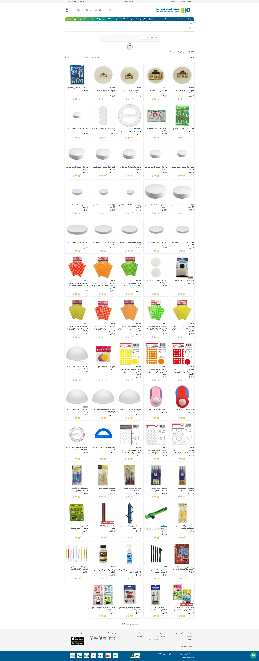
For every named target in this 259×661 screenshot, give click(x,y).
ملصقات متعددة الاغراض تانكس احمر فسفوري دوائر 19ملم (183, 372)
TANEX (138, 280)
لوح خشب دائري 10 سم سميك (158, 92)
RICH (165, 567)
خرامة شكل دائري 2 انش (158, 410)
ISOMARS (137, 129)
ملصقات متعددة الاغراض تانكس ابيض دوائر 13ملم (157, 452)
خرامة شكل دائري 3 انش (184, 410)
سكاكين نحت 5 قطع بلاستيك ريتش (159, 571)
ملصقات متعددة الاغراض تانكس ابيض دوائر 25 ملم (131, 452)
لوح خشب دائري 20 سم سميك (132, 92)
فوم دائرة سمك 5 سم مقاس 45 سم (183, 206)
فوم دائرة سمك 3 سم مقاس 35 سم (156, 244)
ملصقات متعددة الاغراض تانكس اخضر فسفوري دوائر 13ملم (130, 286)
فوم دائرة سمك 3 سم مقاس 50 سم (77, 244)
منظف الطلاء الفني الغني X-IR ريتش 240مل (130, 571)
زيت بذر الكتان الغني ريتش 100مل (104, 571)
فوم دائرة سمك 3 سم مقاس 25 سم (77, 206)
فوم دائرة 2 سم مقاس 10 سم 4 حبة (103, 130)
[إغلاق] (4, 650)
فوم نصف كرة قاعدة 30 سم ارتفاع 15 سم (78, 368)
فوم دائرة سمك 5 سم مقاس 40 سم (77, 168)
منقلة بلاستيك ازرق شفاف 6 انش (103, 449)
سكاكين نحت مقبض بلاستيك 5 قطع (159, 490)
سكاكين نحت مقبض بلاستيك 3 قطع (185, 490)
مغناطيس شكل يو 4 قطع (183, 129)
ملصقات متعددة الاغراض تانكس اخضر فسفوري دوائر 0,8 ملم (156, 329)
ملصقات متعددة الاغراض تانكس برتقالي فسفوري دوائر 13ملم (103, 286)
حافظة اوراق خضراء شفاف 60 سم (156, 530)
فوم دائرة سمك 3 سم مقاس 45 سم (104, 244)
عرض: (71, 57)
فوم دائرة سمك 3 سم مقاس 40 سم (130, 244)
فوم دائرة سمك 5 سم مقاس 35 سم (104, 168)
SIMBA (191, 88)
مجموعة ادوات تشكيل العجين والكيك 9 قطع (80, 568)
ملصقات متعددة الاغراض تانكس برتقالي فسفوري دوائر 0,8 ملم (129, 329)
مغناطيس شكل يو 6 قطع (78, 88)
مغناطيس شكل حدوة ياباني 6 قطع (156, 130)
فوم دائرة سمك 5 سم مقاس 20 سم (183, 168)
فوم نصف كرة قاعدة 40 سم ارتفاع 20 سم (78, 411)
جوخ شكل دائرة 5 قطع (106, 367)
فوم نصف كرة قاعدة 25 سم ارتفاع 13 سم (104, 411)
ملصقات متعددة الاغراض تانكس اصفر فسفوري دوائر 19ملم (130, 372)
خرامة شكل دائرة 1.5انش (184, 280)
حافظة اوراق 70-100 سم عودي (105, 527)
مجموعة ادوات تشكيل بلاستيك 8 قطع (80, 490)
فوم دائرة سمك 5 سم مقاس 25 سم (156, 168)
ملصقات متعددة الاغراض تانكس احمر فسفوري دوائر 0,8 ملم (104, 329)
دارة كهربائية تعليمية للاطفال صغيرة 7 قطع (158, 609)
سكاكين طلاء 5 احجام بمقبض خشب (132, 490)
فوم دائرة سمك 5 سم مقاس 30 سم (130, 168)
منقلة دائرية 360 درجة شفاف (130, 132)
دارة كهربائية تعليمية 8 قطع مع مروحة (130, 609)
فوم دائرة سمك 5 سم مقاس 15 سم (77, 130)
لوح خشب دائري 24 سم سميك (106, 92)
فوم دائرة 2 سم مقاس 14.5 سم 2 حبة (157, 282)
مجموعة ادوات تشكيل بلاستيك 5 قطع (185, 527)
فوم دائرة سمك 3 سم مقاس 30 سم (183, 244)
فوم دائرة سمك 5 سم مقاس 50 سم (156, 206)
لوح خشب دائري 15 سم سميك (185, 92)
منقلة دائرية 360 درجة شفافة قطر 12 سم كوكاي (77, 449)
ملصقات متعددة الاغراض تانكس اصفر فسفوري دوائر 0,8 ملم (78, 329)
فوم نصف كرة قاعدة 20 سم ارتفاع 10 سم (130, 411)
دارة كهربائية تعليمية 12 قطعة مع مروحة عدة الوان (184, 609)
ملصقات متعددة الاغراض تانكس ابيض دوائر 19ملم (184, 452)
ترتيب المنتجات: (94, 57)
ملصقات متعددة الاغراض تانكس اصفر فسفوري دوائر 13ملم (183, 329)
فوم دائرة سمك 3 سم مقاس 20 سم (104, 206)
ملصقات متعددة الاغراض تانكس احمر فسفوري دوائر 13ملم (78, 286)
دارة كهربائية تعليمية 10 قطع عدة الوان (103, 609)
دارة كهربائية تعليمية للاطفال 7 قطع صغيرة (80, 527)
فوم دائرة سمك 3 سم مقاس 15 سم (130, 206)
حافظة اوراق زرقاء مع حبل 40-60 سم (131, 527)
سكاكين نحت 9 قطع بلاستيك (107, 490)
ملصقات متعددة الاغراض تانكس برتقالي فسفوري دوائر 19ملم (156, 372)
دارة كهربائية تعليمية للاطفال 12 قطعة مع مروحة (183, 568)
